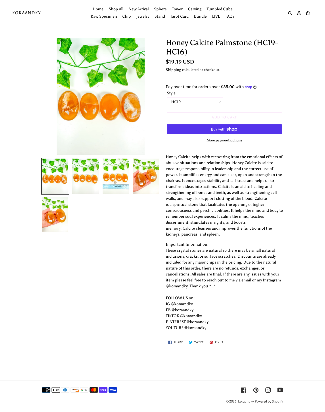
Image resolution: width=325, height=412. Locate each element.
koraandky (26, 12)
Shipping (173, 69)
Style (171, 93)
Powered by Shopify (269, 401)
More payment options (224, 140)
